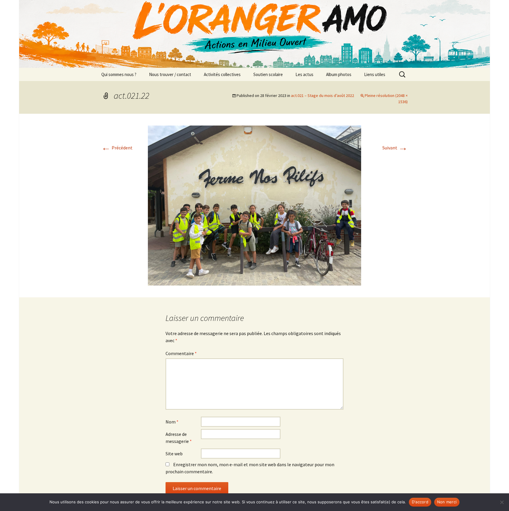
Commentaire (181, 353)
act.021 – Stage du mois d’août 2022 (322, 95)
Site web (174, 453)
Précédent (117, 148)
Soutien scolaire (268, 74)
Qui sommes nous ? (118, 74)
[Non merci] (502, 502)
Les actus (304, 74)
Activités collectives (222, 74)
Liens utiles (374, 74)
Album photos (338, 74)
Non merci (447, 502)
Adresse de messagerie (179, 437)
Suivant (395, 148)
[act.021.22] (254, 205)
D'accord (420, 502)
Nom (172, 422)
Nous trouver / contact (170, 74)
